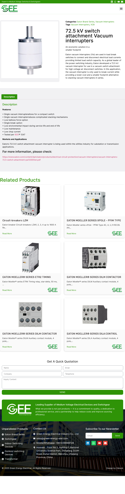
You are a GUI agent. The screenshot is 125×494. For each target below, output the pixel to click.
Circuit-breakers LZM (15, 220)
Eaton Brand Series (85, 21)
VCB (92, 24)
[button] (121, 9)
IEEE (17, 134)
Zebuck (119, 468)
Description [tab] (9, 97)
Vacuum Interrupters (104, 21)
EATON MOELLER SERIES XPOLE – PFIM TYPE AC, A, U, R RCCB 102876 (94, 222)
